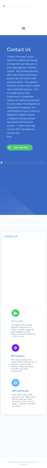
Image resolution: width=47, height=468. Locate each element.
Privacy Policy (23, 464)
